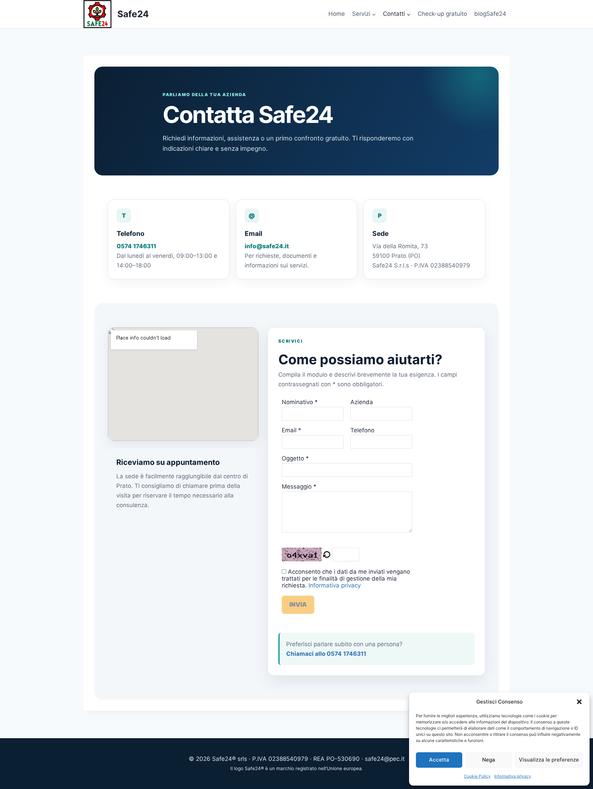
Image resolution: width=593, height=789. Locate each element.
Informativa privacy (512, 776)
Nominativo (297, 402)
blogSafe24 (490, 13)
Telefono (362, 430)
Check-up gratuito (442, 13)
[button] (579, 701)
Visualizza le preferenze (549, 759)
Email (289, 430)
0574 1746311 (136, 246)
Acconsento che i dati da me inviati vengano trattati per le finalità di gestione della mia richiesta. (346, 578)
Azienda (361, 402)
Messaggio (297, 486)
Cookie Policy (477, 776)
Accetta (439, 759)
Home (336, 13)
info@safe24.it (267, 246)
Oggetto (293, 458)
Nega (488, 759)
